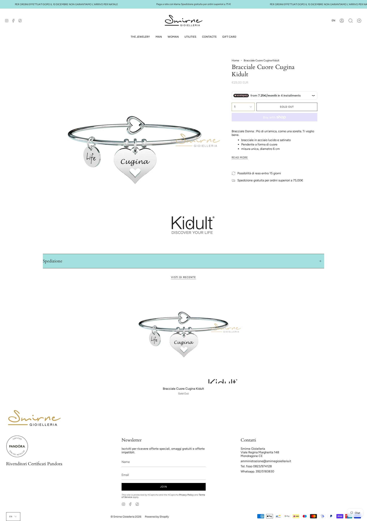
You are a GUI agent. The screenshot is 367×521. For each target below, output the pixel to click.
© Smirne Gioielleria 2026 (126, 516)
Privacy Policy (186, 494)
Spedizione (52, 261)
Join (163, 486)
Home (235, 60)
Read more (240, 157)
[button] (159, 36)
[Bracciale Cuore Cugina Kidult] (183, 334)
